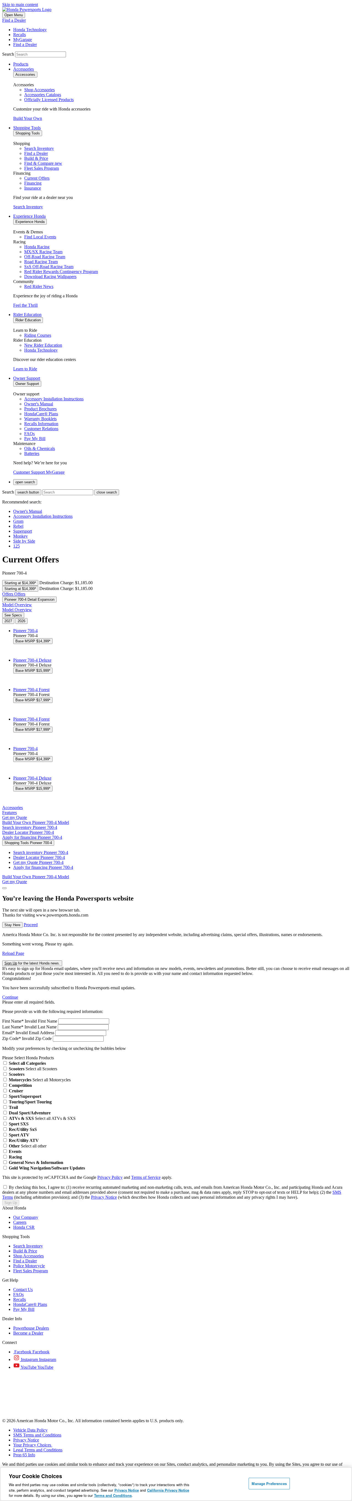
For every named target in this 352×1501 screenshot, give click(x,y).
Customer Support (29, 472)
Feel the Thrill (25, 305)
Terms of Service (146, 1177)
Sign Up (10, 1203)
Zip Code (11, 1038)
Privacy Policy (110, 1177)
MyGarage (55, 472)
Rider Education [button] (27, 314)
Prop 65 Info (24, 1455)
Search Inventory (28, 206)
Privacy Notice (104, 1197)
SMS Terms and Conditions (37, 1435)
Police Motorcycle (29, 1265)
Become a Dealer (28, 1333)
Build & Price (25, 1251)
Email (8, 1032)
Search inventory (29, 827)
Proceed (31, 924)
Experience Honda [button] (29, 216)
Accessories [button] (23, 69)
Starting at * (20, 583)
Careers (19, 1222)
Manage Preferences (269, 1483)
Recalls (19, 1299)
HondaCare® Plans (30, 1304)
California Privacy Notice (168, 1490)
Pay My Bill (23, 1309)
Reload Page (13, 953)
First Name (13, 1021)
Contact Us (23, 1289)
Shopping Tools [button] (27, 127)
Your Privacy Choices (32, 1445)
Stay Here (12, 925)
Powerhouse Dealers (31, 1328)
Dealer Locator (28, 832)
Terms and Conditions (113, 1495)
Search (8, 54)
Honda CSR (24, 1227)
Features (9, 812)
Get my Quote (38, 862)
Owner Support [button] (26, 378)
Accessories (12, 807)
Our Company (25, 1217)
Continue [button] (10, 997)
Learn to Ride (25, 369)
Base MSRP (32, 641)
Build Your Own (27, 118)
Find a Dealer (14, 20)
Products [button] (20, 64)
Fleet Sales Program (30, 1270)
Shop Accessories (28, 1256)
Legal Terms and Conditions (37, 1450)
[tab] (8, 621)
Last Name (12, 1027)
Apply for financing (32, 837)
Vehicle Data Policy (30, 1430)
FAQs (18, 1294)
